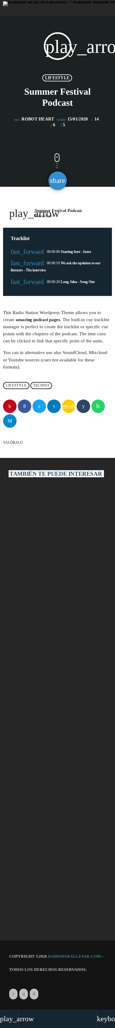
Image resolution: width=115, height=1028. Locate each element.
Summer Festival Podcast (39, 901)
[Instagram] (23, 994)
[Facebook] (34, 994)
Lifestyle (57, 78)
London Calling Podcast (37, 605)
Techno (41, 386)
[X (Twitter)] (13, 994)
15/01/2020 (73, 119)
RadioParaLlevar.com (74, 956)
